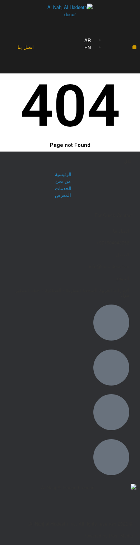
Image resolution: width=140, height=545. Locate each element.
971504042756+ (112, 242)
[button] (134, 47)
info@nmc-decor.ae (109, 266)
